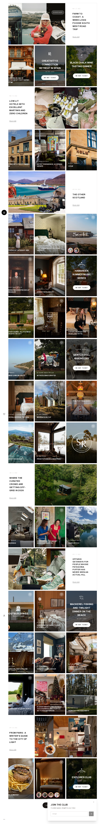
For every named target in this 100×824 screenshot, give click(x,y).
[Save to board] (30, 49)
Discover (57, 12)
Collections (90, 12)
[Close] (94, 802)
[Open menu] (95, 19)
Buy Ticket (51, 77)
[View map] (83, 19)
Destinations (73, 12)
